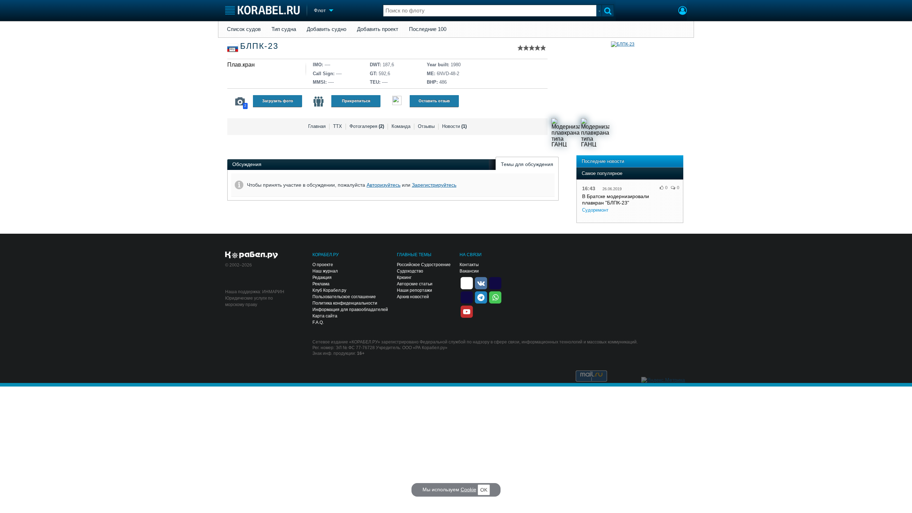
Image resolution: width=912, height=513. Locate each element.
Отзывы (426, 126)
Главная (317, 126)
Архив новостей (413, 296)
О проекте (322, 264)
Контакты (469, 264)
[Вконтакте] (481, 282)
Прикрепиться (356, 101)
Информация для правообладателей (350, 309)
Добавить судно (326, 29)
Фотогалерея (366, 126)
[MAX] (467, 297)
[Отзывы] (397, 101)
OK (483, 490)
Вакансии (469, 271)
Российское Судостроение (424, 264)
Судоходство (410, 271)
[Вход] (682, 11)
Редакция (322, 277)
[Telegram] (481, 297)
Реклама (321, 283)
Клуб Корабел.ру (329, 290)
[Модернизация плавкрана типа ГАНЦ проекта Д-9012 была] (565, 132)
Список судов (244, 29)
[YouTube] (467, 311)
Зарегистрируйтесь (434, 185)
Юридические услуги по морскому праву (249, 301)
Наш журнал (325, 271)
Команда (401, 126)
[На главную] (262, 10)
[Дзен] (467, 282)
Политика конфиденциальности (344, 303)
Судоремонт (595, 210)
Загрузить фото (277, 101)
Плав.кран (241, 65)
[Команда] (318, 101)
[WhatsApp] (495, 297)
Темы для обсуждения (527, 164)
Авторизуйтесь (383, 185)
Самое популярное (602, 173)
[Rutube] (495, 282)
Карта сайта (324, 316)
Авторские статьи (414, 283)
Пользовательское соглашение (344, 296)
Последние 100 (427, 29)
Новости (454, 126)
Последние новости (603, 161)
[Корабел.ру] (251, 255)
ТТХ (337, 126)
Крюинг (404, 277)
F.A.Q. (318, 322)
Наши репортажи (414, 290)
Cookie (468, 489)
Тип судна (283, 29)
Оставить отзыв (434, 101)
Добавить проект (377, 29)
